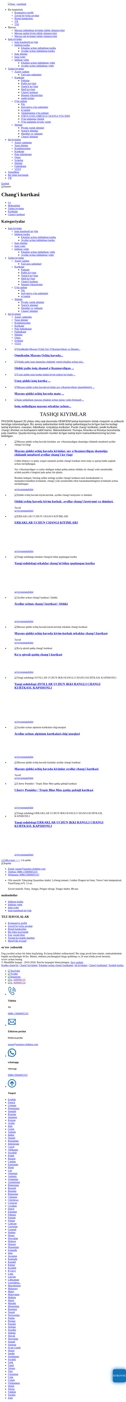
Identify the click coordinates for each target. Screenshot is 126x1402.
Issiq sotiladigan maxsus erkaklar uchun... (42, 406)
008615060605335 (18, 1075)
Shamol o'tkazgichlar (32, 95)
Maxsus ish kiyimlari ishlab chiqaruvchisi (35, 36)
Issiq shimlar (20, 54)
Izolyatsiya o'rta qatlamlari (34, 107)
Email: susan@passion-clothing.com (26, 868)
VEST (17, 169)
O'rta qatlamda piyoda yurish (36, 121)
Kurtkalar (19, 77)
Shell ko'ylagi (28, 89)
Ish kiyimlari (14, 139)
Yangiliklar (13, 172)
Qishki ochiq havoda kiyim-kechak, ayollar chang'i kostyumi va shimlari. (64, 501)
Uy (9, 202)
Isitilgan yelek (21, 59)
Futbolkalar (20, 166)
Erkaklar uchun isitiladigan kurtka (38, 48)
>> (18, 860)
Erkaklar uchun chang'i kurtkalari (56, 965)
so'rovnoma (20, 489)
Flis (23, 104)
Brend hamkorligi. (23, 18)
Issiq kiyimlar (15, 39)
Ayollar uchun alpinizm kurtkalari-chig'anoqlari (47, 733)
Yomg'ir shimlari (29, 130)
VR (16, 21)
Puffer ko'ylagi (28, 83)
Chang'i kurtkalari (98, 965)
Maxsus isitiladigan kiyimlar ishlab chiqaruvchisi (39, 30)
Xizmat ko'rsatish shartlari (21, 937)
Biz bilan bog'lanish (18, 175)
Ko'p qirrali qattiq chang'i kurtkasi (38, 654)
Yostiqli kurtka (115, 965)
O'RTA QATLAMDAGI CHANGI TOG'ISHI (45, 116)
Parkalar (25, 80)
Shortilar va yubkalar (32, 133)
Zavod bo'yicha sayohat (26, 15)
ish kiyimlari (80, 965)
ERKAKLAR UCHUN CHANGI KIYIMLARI (46, 522)
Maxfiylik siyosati (17, 940)
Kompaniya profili (23, 12)
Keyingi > (12, 860)
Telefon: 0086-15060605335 (23, 871)
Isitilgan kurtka (22, 45)
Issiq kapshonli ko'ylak (26, 42)
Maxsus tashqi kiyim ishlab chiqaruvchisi (35, 33)
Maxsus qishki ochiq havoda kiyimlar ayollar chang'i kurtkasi (56, 769)
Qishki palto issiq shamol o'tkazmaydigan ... (44, 368)
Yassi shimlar (21, 145)
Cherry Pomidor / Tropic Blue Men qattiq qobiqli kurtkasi (53, 790)
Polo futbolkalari (23, 154)
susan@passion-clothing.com (23, 1044)
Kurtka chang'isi (9, 965)
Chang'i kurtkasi (29, 92)
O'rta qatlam (20, 101)
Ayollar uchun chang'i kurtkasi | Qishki (41, 603)
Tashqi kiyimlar (16, 68)
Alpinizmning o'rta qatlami (35, 113)
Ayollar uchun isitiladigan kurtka (38, 51)
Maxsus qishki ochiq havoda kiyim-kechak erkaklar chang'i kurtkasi (60, 633)
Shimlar (18, 124)
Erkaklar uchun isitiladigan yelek (38, 62)
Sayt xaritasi (77, 962)
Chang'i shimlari (29, 136)
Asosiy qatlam (21, 71)
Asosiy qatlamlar (23, 142)
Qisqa (17, 157)
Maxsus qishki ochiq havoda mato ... (39, 393)
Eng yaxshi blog (16, 935)
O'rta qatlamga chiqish (32, 118)
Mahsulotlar (14, 205)
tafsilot (29, 489)
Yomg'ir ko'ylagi (29, 86)
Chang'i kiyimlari (28, 965)
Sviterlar (18, 160)
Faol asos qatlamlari (31, 74)
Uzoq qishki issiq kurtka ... (32, 380)
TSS (16, 24)
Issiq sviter (19, 56)
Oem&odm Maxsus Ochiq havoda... (38, 355)
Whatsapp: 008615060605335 (23, 874)
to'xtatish (25, 110)
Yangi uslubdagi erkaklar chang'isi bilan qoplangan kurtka (54, 563)
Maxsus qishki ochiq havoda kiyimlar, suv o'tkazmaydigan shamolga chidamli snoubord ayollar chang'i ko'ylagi (61, 452)
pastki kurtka (27, 98)
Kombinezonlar (22, 148)
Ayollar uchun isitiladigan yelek (37, 65)
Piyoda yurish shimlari (32, 127)
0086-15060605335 (18, 1013)
